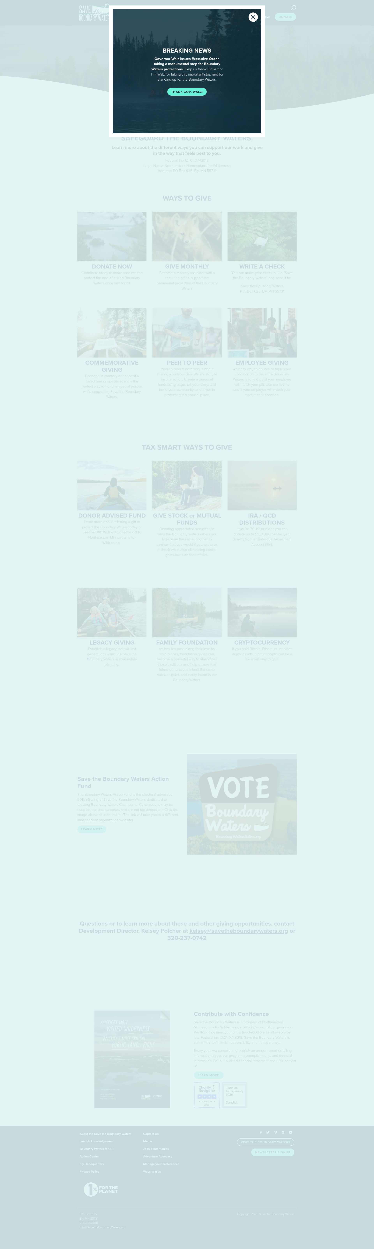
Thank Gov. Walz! (187, 92)
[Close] (253, 17)
